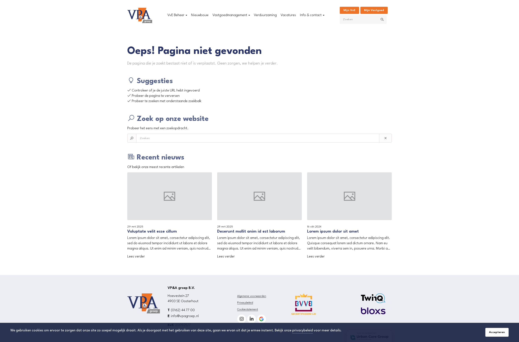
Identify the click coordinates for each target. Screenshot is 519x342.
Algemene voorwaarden (251, 296)
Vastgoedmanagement (229, 15)
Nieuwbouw (199, 15)
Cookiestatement (247, 309)
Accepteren (497, 332)
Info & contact (311, 15)
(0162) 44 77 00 (183, 310)
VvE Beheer (175, 15)
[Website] (139, 15)
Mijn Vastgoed (374, 10)
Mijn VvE (349, 10)
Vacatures (288, 15)
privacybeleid (302, 330)
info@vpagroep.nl (185, 316)
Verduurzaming (265, 15)
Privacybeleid (245, 302)
